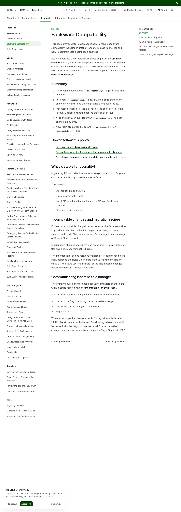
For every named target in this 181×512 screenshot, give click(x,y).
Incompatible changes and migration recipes (156, 48)
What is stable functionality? (152, 42)
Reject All (12, 504)
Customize (56, 504)
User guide (45, 18)
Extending (73, 18)
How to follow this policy (150, 37)
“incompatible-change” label (100, 287)
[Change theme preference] (172, 10)
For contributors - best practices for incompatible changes (89, 152)
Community (86, 18)
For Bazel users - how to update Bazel (77, 147)
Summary (143, 33)
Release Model (59, 74)
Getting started (29, 18)
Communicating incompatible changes (156, 54)
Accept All (26, 504)
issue (98, 3)
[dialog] (34, 497)
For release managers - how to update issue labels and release (91, 157)
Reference (60, 18)
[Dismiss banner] (177, 3)
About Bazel (13, 18)
